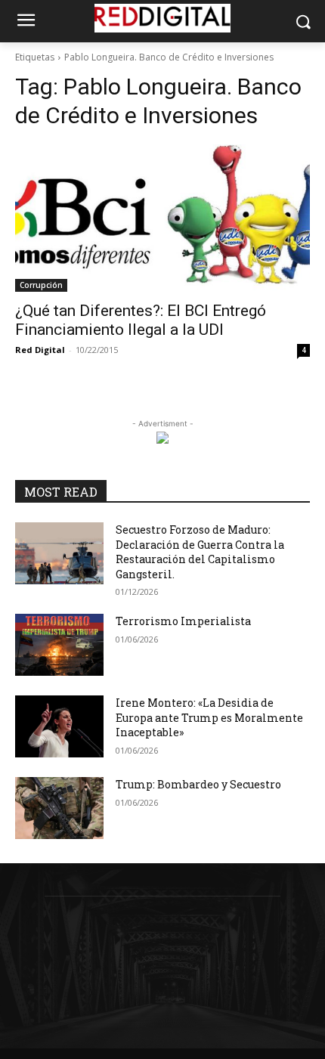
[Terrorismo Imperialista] (59, 645)
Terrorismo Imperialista (183, 621)
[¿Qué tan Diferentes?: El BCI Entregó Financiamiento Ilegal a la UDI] (162, 218)
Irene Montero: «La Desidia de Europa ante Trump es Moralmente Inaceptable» (209, 717)
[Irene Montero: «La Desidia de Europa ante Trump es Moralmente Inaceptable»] (59, 726)
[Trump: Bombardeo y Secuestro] (59, 808)
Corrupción (41, 285)
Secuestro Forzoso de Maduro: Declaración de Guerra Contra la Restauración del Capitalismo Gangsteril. (200, 551)
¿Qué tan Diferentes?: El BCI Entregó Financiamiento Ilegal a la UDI (140, 320)
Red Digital (40, 349)
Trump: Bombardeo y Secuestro (198, 784)
